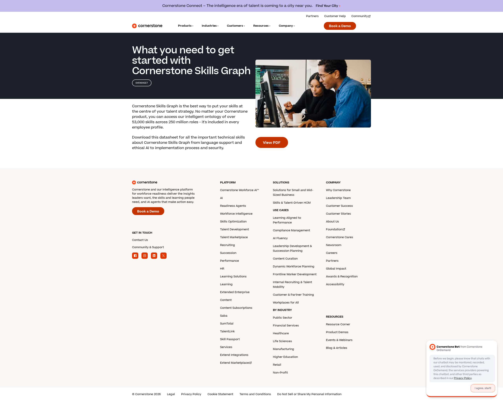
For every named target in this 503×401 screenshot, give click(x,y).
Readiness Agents (233, 206)
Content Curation (285, 259)
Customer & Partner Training (293, 295)
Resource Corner (338, 324)
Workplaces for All (286, 303)
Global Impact (336, 269)
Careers (331, 253)
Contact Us (140, 240)
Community (359, 16)
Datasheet (142, 82)
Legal (171, 394)
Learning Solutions (233, 276)
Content (226, 300)
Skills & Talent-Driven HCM (292, 203)
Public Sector (282, 318)
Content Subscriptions (236, 308)
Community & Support (148, 247)
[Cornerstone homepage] (169, 182)
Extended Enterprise (235, 292)
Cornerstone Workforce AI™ (239, 190)
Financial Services (286, 326)
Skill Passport (230, 339)
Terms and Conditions (255, 394)
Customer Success (339, 206)
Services (226, 347)
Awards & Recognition (342, 276)
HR (222, 269)
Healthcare (281, 333)
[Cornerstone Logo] (147, 26)
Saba (223, 316)
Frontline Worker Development (295, 274)
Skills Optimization (233, 222)
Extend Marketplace (234, 363)
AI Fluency (280, 238)
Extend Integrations (234, 355)
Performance (229, 261)
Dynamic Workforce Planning (293, 266)
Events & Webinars (339, 340)
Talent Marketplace (234, 237)
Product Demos (337, 332)
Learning (226, 284)
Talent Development (234, 229)
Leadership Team (338, 198)
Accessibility (335, 284)
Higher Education (285, 357)
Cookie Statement (220, 394)
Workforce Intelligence (236, 214)
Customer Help (335, 16)
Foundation (334, 229)
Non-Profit (280, 373)
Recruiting (227, 245)
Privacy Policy (191, 394)
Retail (277, 365)
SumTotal (226, 324)
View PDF (272, 142)
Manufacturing (283, 349)
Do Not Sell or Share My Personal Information (309, 394)
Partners (312, 16)
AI (221, 198)
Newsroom (333, 245)
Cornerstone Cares (339, 237)
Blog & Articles (336, 348)
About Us (332, 222)
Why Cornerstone (338, 190)
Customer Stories (338, 214)
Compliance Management (291, 230)
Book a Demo (340, 26)
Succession (228, 253)
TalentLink (227, 331)
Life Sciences (282, 341)
